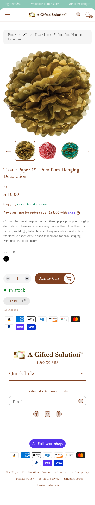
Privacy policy (25, 478)
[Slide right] (86, 152)
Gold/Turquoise (31, 259)
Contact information (49, 485)
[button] (7, 14)
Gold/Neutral (6, 259)
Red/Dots (23, 259)
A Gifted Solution (28, 472)
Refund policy (80, 472)
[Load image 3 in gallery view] (70, 150)
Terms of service (49, 478)
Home (12, 34)
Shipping (9, 204)
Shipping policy (73, 478)
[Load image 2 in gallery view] (47, 150)
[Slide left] (8, 152)
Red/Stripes (14, 259)
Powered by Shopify (54, 472)
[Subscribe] (81, 401)
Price (7, 187)
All (25, 34)
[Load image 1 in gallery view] (25, 151)
